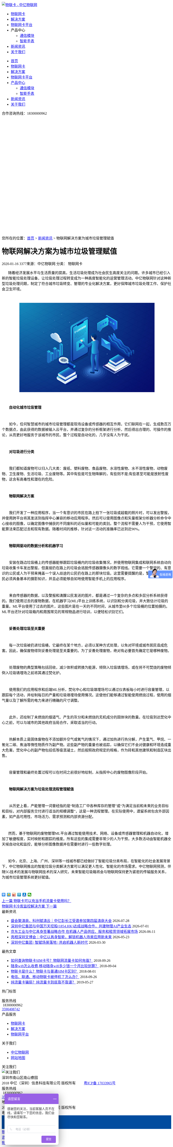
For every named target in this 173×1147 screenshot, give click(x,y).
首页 (14, 61)
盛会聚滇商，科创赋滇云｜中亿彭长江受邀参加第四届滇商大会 (61, 921)
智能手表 (27, 41)
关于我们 (18, 52)
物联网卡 (18, 14)
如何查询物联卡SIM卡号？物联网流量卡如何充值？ (52, 960)
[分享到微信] (30, 894)
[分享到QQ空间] (9, 894)
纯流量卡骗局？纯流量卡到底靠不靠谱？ (43, 982)
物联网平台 (20, 1034)
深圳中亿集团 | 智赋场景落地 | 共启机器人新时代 (49, 942)
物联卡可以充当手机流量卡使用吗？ (36, 901)
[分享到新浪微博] (14, 894)
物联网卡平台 (21, 25)
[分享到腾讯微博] (19, 894)
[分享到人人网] (24, 894)
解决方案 (18, 19)
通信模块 (27, 36)
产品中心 (18, 83)
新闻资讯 (18, 46)
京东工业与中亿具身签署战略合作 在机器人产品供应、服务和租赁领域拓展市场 (74, 932)
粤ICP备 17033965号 (100, 1083)
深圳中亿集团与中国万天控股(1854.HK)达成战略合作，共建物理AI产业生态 (71, 926)
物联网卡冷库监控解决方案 (29, 906)
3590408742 (11, 1009)
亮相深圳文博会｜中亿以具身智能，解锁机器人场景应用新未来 (61, 937)
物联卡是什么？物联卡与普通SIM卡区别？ (44, 971)
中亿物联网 (20, 1052)
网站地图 (18, 1058)
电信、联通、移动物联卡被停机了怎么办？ (45, 977)
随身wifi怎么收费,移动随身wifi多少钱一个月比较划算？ (55, 966)
